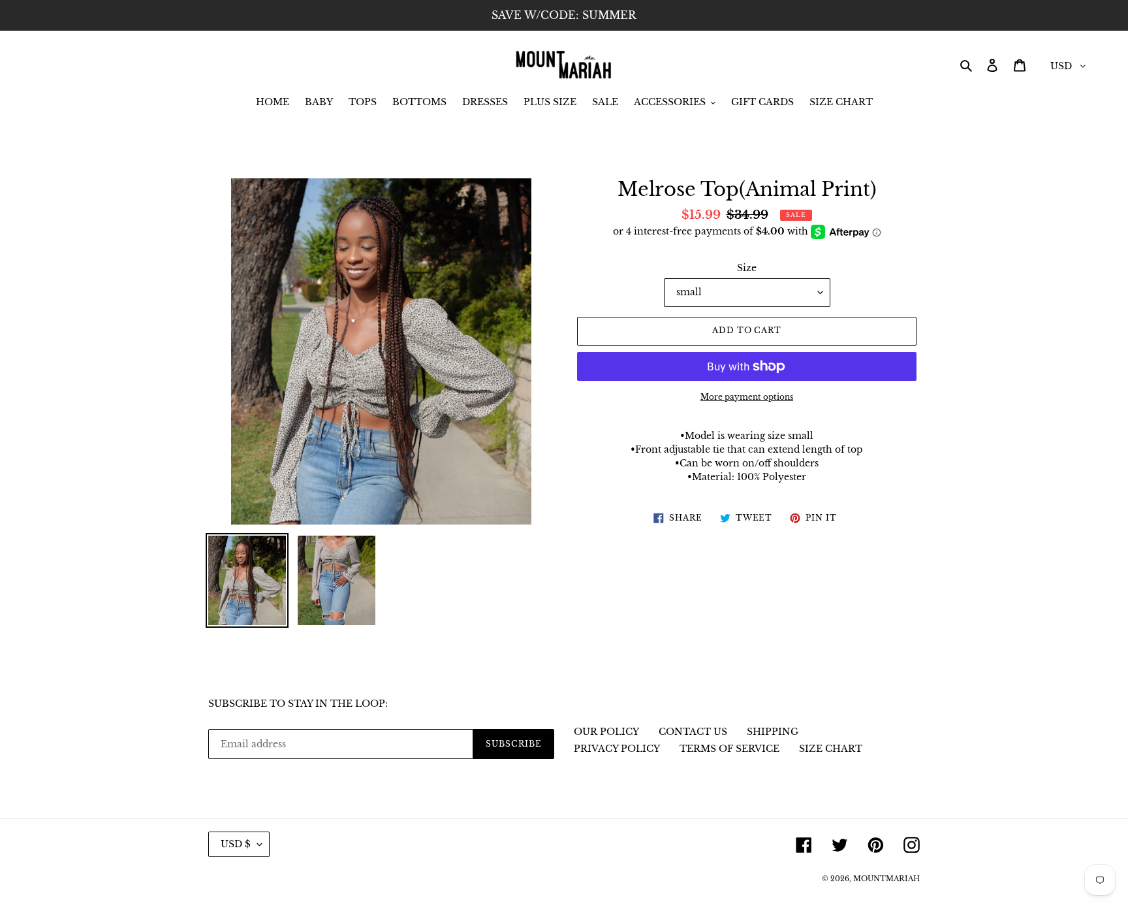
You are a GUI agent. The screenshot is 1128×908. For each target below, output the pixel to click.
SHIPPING (772, 732)
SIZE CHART (830, 748)
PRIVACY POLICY (617, 748)
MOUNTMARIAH (886, 878)
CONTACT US (693, 732)
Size (747, 268)
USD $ (236, 844)
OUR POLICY (606, 732)
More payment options (746, 397)
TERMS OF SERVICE (729, 748)
